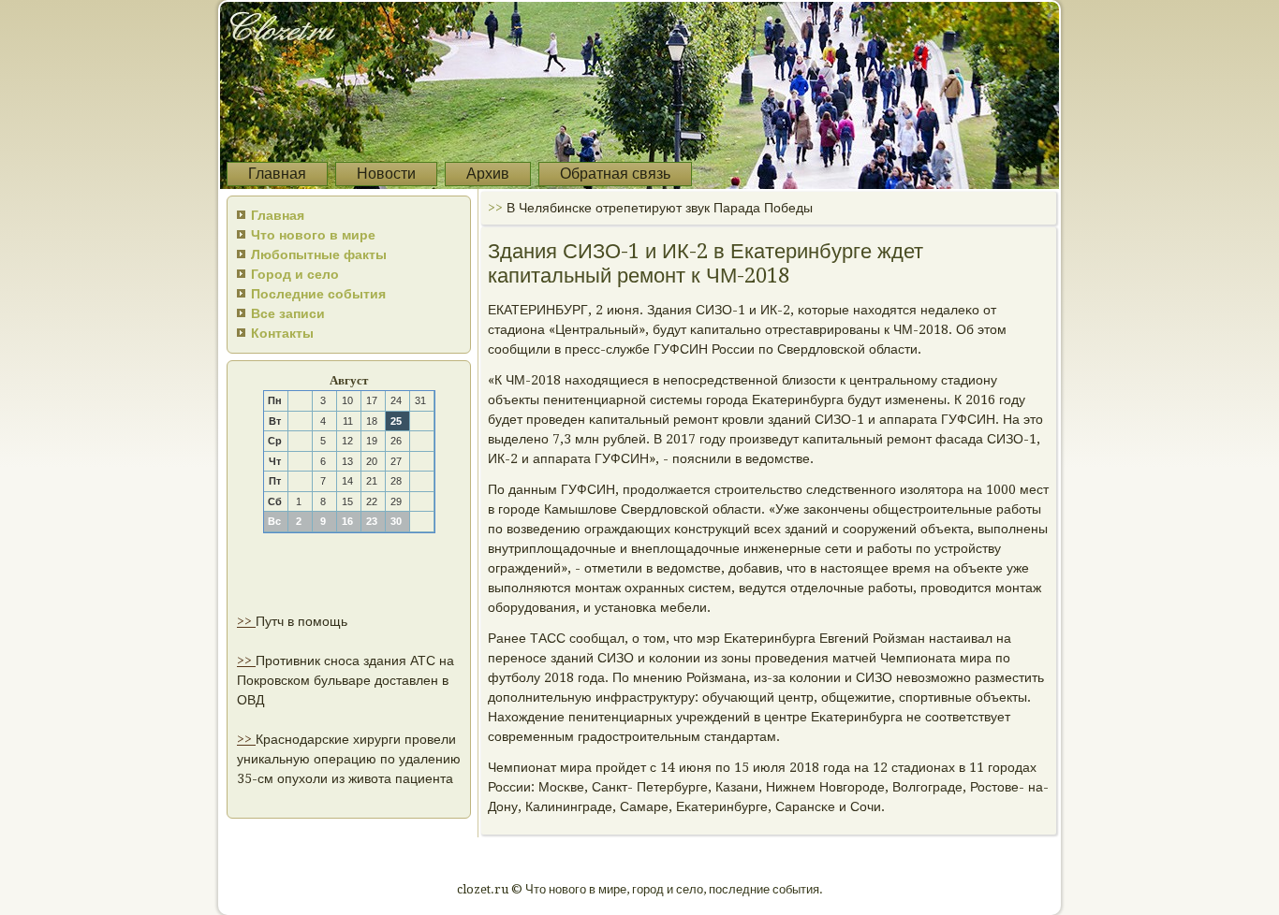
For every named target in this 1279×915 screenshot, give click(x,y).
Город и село (295, 274)
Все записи (288, 313)
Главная (277, 174)
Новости (386, 174)
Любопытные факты (319, 254)
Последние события (318, 293)
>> (246, 621)
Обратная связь (615, 174)
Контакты (282, 333)
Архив (487, 174)
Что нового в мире (313, 234)
